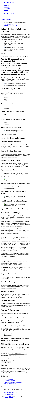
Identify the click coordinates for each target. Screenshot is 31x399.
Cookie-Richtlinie (8, 379)
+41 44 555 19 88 (8, 24)
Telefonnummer (5, 355)
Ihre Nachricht (4, 360)
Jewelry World (9, 397)
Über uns (6, 7)
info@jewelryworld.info (10, 25)
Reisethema (4, 357)
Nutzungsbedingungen (10, 383)
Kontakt (6, 10)
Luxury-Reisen (8, 8)
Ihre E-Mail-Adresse (6, 353)
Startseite (6, 5)
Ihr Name (3, 352)
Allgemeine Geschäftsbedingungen (13, 382)
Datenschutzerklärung (9, 380)
